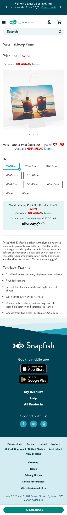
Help (33, 398)
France (30, 444)
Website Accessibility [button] (33, 488)
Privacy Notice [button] (33, 475)
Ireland (43, 444)
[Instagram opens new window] (35, 422)
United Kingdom (14, 449)
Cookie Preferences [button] (33, 481)
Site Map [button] (33, 462)
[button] (4, 22)
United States (36, 449)
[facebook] (25, 422)
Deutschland (15, 444)
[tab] (30, 134)
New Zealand (33, 453)
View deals (48, 7)
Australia (54, 449)
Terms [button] (33, 468)
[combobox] (33, 31)
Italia (54, 444)
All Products (33, 404)
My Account (33, 392)
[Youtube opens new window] (45, 422)
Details (36, 64)
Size (5, 159)
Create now (33, 510)
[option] (11, 166)
